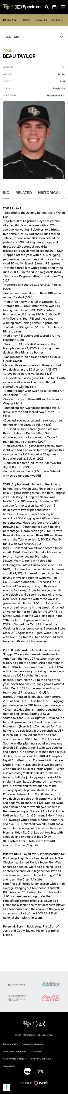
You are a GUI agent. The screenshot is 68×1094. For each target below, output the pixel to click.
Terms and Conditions (14, 1051)
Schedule (57, 20)
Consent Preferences (33, 1044)
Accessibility (10, 1065)
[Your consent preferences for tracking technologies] (6, 1087)
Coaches (41, 20)
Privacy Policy (10, 1044)
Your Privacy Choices (14, 1058)
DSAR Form (36, 1051)
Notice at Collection (40, 1058)
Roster (26, 20)
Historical (49, 192)
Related (23, 192)
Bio (6, 192)
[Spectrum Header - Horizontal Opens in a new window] (32, 7)
